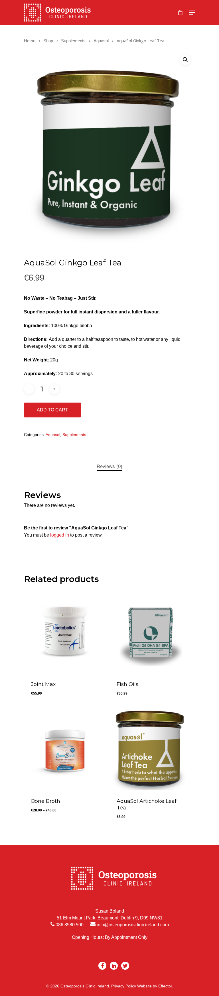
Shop (48, 41)
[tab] (109, 466)
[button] (185, 60)
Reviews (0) (109, 466)
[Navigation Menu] (192, 12)
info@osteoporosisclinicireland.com (133, 924)
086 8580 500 (69, 924)
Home (29, 41)
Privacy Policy (123, 986)
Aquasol (101, 41)
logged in (59, 535)
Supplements (73, 41)
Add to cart (52, 409)
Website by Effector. (155, 986)
